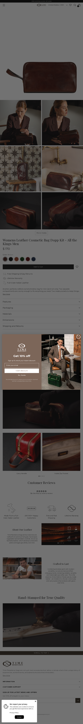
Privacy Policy (14, 713)
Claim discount (22, 371)
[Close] (36, 701)
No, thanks (22, 375)
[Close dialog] (78, 337)
